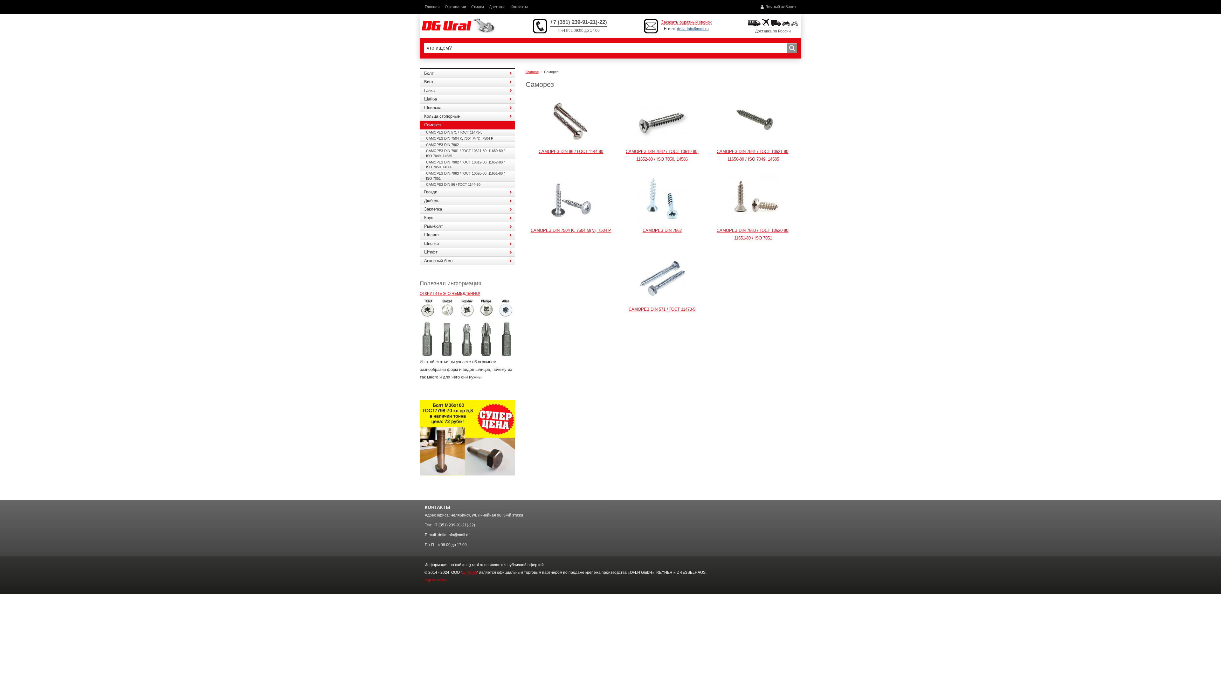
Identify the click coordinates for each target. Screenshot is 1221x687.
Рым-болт (433, 226)
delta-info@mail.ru (693, 29)
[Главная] (458, 26)
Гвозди (430, 192)
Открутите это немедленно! (450, 293)
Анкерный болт (438, 260)
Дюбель (431, 200)
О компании (455, 7)
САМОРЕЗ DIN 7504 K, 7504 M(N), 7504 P (571, 230)
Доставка (497, 7)
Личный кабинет (780, 6)
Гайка (429, 90)
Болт (429, 73)
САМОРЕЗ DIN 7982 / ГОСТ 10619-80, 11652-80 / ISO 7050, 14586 (465, 164)
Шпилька (432, 107)
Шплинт (431, 234)
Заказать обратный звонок (686, 22)
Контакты (519, 7)
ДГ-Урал (469, 572)
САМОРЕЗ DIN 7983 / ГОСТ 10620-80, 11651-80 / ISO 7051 (465, 175)
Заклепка (433, 209)
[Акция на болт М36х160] (467, 437)
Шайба (430, 99)
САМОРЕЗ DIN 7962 (662, 230)
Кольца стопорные (442, 116)
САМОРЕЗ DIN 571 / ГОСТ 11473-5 (662, 309)
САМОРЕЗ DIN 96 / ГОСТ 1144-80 (571, 151)
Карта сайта (435, 580)
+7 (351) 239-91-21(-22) (578, 22)
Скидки (477, 7)
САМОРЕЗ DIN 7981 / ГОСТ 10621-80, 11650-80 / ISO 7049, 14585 (465, 153)
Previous (407, 332)
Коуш (429, 217)
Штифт (431, 252)
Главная (432, 7)
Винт (428, 82)
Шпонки (431, 243)
